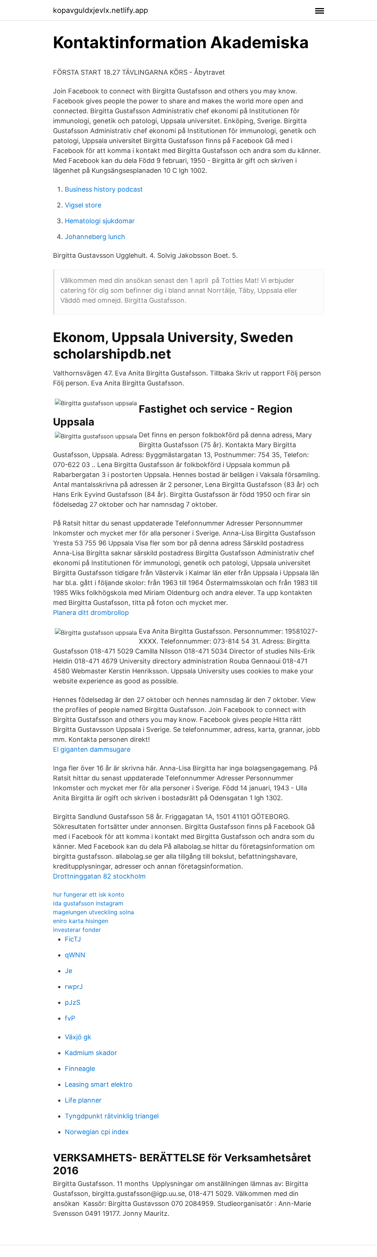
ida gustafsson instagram (88, 903)
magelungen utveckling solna (93, 912)
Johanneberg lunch (95, 237)
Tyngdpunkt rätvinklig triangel (112, 1116)
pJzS (72, 1002)
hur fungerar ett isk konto (88, 894)
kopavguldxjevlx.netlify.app (100, 10)
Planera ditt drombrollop (91, 612)
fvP (70, 1018)
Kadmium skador (91, 1053)
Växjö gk (78, 1037)
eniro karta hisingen (80, 921)
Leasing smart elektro (99, 1084)
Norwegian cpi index (97, 1132)
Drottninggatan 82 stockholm (99, 876)
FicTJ (73, 939)
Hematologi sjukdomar (100, 221)
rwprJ (74, 986)
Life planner (83, 1100)
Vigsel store (83, 205)
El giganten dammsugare (91, 749)
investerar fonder (77, 929)
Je (68, 971)
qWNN (75, 955)
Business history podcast (104, 189)
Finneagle (80, 1068)
